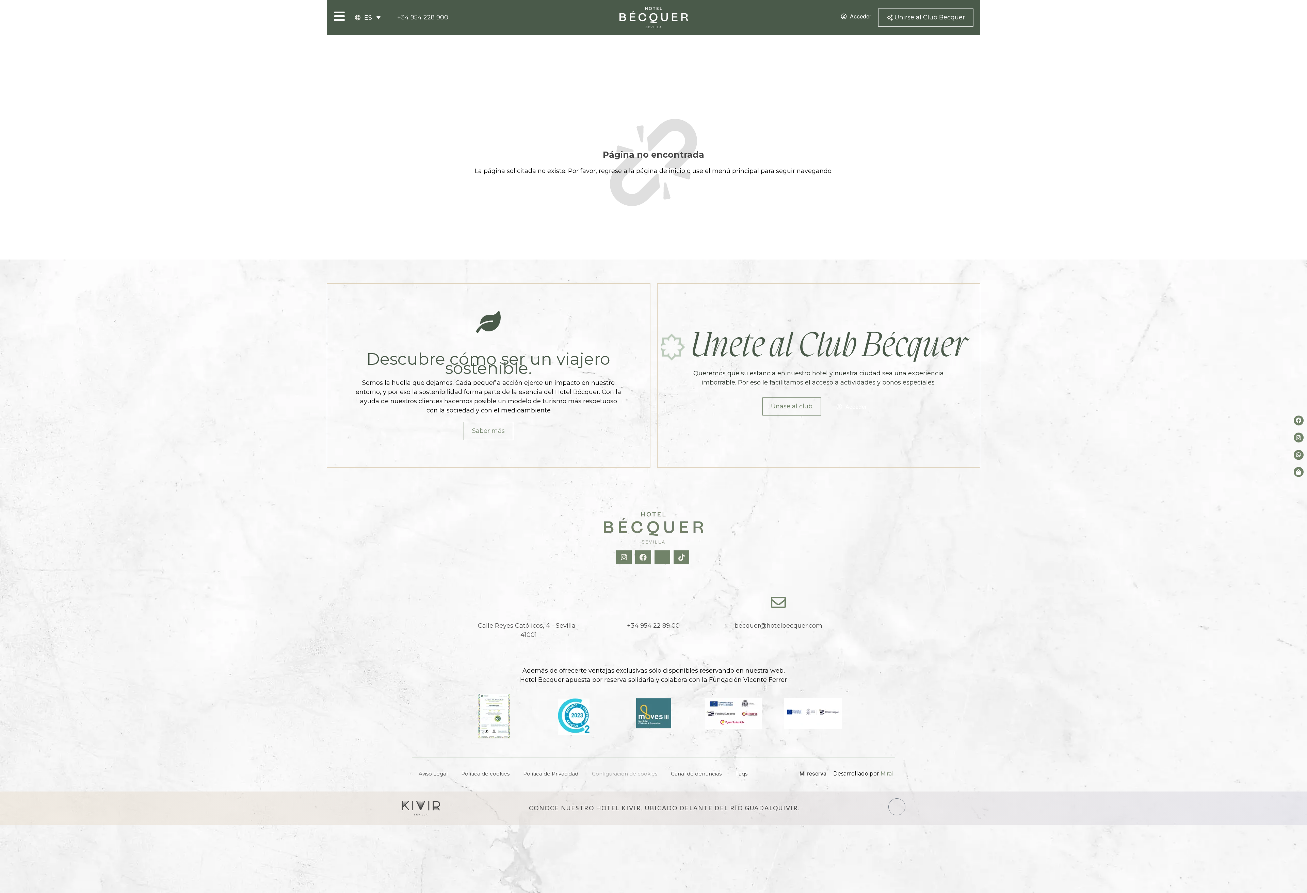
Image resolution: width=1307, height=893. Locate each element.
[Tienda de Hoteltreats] (1299, 472)
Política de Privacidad (550, 773)
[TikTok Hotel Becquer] (682, 557)
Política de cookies (485, 773)
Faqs (741, 773)
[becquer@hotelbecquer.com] (778, 602)
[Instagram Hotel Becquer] (624, 557)
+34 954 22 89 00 (653, 625)
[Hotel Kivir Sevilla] (421, 808)
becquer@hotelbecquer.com (778, 625)
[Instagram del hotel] (1299, 438)
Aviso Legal (433, 773)
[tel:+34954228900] (653, 602)
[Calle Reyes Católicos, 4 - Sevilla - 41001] (528, 602)
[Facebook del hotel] (1299, 420)
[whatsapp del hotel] (1299, 455)
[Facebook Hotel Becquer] (643, 557)
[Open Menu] (339, 16)
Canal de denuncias (696, 773)
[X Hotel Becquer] (663, 557)
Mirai (887, 773)
